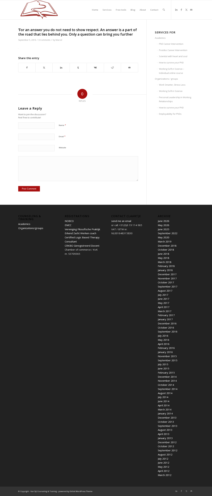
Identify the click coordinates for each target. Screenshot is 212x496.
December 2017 (167, 274)
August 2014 (165, 393)
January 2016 (165, 352)
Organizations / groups (166, 78)
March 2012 (164, 475)
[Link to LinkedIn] (176, 9)
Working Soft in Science (171, 91)
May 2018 (163, 258)
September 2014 (167, 389)
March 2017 (164, 311)
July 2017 (163, 294)
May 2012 (163, 466)
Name (62, 125)
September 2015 (167, 360)
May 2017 (163, 303)
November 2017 (167, 278)
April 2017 (163, 307)
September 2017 (167, 286)
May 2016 (163, 339)
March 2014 (164, 409)
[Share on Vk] (95, 67)
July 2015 (163, 364)
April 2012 (163, 470)
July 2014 (163, 397)
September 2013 (167, 425)
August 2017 (165, 290)
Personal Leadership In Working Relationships (175, 99)
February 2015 (166, 372)
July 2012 (163, 458)
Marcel (59, 40)
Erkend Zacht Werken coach (80, 233)
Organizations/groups (30, 228)
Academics (160, 37)
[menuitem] (95, 9)
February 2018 (166, 266)
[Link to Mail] (191, 9)
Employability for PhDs (170, 113)
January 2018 (165, 270)
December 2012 (167, 442)
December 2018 (167, 245)
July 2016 (163, 335)
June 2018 (163, 253)
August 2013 (165, 429)
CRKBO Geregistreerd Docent (82, 245)
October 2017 (166, 282)
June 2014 (163, 401)
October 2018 (166, 249)
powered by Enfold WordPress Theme (75, 491)
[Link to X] (186, 9)
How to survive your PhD (171, 62)
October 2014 (166, 384)
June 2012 (163, 462)
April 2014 (163, 405)
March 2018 (164, 262)
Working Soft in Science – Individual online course (171, 70)
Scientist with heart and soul (173, 56)
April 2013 (163, 434)
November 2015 (167, 356)
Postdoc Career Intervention (173, 50)
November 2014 (167, 380)
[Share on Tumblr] (78, 67)
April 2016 (163, 344)
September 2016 (167, 331)
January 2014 (165, 413)
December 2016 (167, 323)
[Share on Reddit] (112, 67)
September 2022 (167, 233)
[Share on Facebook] (26, 67)
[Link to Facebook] (181, 9)
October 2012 (166, 446)
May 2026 (163, 225)
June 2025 (163, 229)
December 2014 (167, 376)
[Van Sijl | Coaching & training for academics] (39, 9)
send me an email (121, 221)
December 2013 (167, 417)
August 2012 (165, 454)
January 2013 (165, 438)
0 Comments (44, 40)
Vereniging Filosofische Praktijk (82, 229)
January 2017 (165, 319)
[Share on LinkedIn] (61, 67)
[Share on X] (44, 67)
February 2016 (166, 348)
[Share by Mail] (129, 67)
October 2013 (166, 421)
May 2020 (163, 237)
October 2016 (166, 327)
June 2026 (163, 221)
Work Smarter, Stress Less (172, 84)
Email (62, 136)
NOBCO (69, 221)
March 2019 (164, 241)
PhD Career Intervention (171, 43)
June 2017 (163, 298)
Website (62, 147)
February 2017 (166, 315)
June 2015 (163, 368)
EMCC (68, 225)
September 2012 (167, 450)
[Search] (163, 9)
